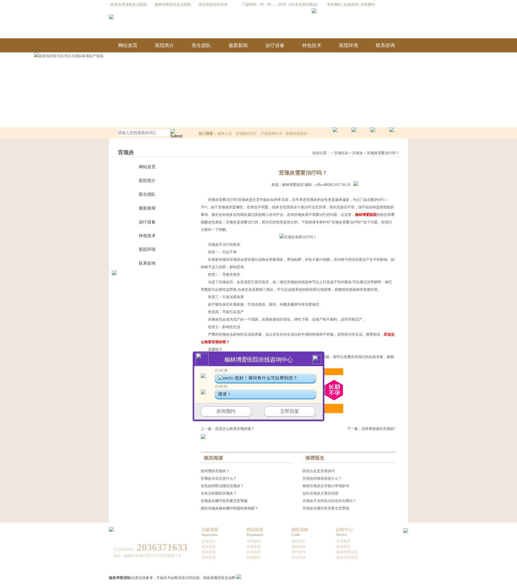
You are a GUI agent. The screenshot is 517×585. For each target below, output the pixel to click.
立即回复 (289, 411)
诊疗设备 (275, 45)
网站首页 (127, 45)
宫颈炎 (357, 153)
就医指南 (299, 530)
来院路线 (298, 547)
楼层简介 (298, 541)
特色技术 (311, 45)
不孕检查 (343, 541)
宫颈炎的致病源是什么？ (322, 478)
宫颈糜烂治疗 (246, 133)
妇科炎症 (254, 552)
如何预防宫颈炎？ (215, 471)
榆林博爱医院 (347, 552)
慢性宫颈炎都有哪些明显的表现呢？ (229, 508)
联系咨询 (385, 45)
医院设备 (209, 552)
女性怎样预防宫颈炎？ (219, 493)
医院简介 (164, 45)
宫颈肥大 (343, 547)
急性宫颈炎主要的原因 (320, 493)
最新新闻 (238, 45)
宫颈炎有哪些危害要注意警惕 (224, 501)
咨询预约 (225, 411)
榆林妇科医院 (347, 557)
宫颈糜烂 (254, 557)
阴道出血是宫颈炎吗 (318, 471)
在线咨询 (351, 4)
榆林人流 (225, 133)
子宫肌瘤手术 (271, 133)
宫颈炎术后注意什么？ (219, 478)
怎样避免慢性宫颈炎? (378, 429)
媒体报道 (209, 547)
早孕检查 (254, 541)
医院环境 (348, 45)
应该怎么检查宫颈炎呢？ (235, 429)
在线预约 (368, 4)
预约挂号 (298, 552)
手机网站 (334, 4)
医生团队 (201, 45)
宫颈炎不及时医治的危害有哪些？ (329, 501)
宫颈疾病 (341, 153)
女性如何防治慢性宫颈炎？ (222, 486)
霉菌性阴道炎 (296, 133)
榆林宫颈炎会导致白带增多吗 (325, 486)
